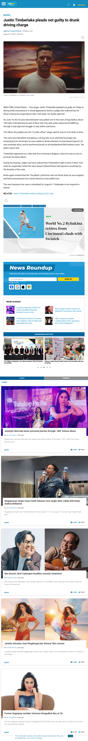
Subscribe (81, 5)
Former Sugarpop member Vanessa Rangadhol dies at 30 (33, 713)
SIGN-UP (68, 279)
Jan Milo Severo (11, 435)
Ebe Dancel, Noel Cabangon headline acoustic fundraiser (33, 573)
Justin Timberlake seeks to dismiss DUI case (33, 193)
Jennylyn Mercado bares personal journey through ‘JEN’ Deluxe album (40, 431)
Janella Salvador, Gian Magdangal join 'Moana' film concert (34, 643)
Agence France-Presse (12, 31)
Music (7, 15)
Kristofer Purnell (11, 578)
